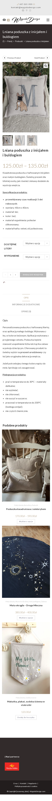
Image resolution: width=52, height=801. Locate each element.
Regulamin (32, 783)
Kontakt (23, 783)
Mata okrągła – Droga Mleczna (26, 605)
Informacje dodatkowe (26, 304)
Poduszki (35, 505)
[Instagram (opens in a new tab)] (29, 10)
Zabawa (44, 601)
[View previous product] (5, 58)
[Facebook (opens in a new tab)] (23, 10)
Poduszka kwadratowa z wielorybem (26, 509)
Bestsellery (27, 505)
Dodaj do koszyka (33, 275)
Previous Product (14, 58)
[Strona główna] (3, 41)
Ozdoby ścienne (31, 698)
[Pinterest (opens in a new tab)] (26, 10)
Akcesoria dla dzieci (22, 601)
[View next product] (47, 58)
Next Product (39, 58)
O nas (15, 783)
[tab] (26, 297)
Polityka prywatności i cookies (26, 786)
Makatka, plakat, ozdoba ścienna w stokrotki (26, 703)
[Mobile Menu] (48, 19)
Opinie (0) (26, 311)
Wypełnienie (11, 255)
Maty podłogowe (34, 601)
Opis (26, 297)
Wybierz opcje (26, 521)
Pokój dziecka (18, 505)
